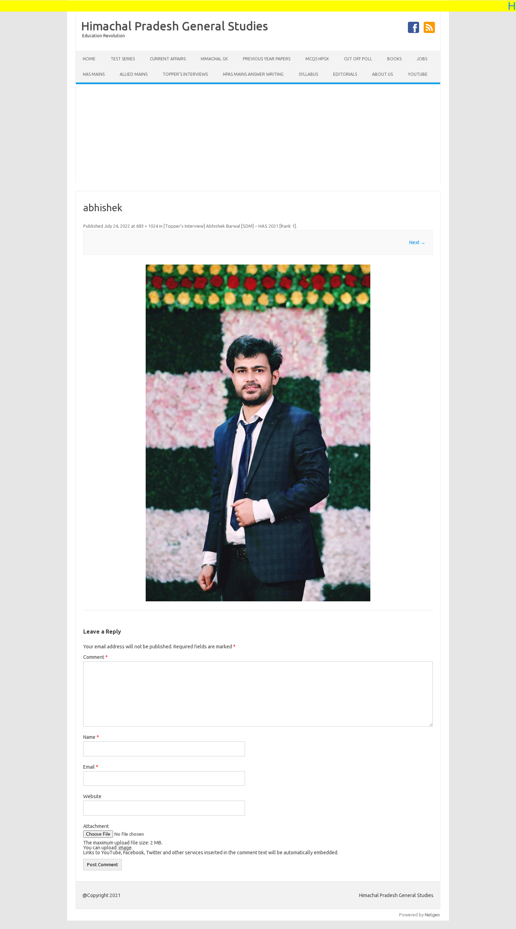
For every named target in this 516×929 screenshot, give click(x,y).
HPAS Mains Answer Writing (253, 74)
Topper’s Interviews (185, 74)
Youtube (418, 74)
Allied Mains (133, 74)
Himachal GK (214, 58)
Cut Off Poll (358, 58)
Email (90, 767)
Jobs (422, 58)
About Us (382, 74)
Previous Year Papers (266, 58)
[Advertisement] (258, 133)
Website (92, 796)
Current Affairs (168, 58)
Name (91, 737)
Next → (417, 242)
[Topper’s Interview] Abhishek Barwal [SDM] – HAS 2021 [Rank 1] (230, 225)
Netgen (432, 914)
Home (89, 58)
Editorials (345, 74)
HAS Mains (94, 74)
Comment (95, 657)
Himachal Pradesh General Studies (174, 25)
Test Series (123, 58)
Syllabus (308, 74)
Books (394, 58)
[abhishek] (258, 433)
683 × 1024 (147, 225)
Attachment (96, 826)
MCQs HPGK (317, 58)
